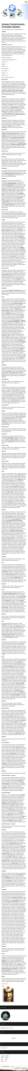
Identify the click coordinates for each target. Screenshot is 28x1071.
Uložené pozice (5, 983)
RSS (12, 1066)
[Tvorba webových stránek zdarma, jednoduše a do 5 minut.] (10, 1066)
